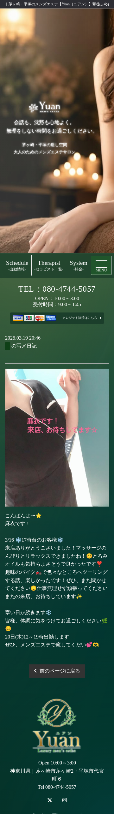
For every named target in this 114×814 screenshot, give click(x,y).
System (78, 265)
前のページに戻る (60, 671)
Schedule (17, 265)
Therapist (48, 265)
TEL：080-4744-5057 (57, 289)
